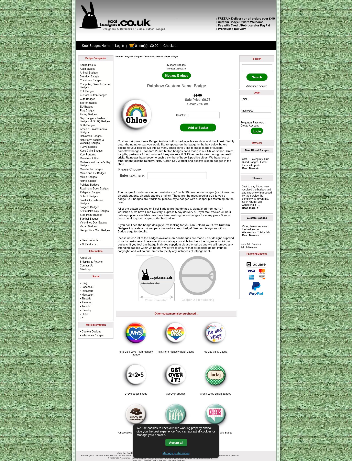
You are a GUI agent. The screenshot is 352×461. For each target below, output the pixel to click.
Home (119, 56)
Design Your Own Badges (95, 230)
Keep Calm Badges (91, 150)
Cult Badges (87, 91)
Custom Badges (257, 217)
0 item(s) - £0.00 (146, 45)
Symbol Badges (89, 218)
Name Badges (88, 180)
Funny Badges (88, 114)
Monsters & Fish (89, 158)
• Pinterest (86, 302)
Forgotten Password (252, 122)
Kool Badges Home (96, 45)
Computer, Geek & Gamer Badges (95, 86)
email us (196, 244)
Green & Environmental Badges (93, 131)
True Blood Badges (257, 150)
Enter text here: (132, 176)
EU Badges (86, 106)
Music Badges (88, 176)
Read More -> (250, 168)
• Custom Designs (90, 331)
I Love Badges (88, 146)
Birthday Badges (89, 76)
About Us (85, 257)
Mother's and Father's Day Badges (95, 164)
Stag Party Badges (91, 214)
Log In (119, 45)
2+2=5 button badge (136, 393)
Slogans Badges (133, 56)
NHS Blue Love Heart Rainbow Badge (136, 353)
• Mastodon (86, 294)
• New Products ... (90, 240)
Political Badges (89, 184)
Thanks (257, 178)
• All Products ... (89, 244)
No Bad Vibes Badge (215, 351)
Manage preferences (176, 453)
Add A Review (249, 247)
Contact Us (86, 265)
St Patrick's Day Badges (94, 210)
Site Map (85, 269)
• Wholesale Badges (92, 335)
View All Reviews (251, 244)
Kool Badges (161, 208)
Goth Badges (87, 125)
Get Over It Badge (176, 393)
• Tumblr (85, 306)
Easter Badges (88, 102)
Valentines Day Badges (93, 222)
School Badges (89, 196)
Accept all (176, 442)
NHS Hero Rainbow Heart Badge (175, 351)
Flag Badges (87, 110)
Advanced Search (256, 86)
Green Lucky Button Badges (215, 393)
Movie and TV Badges (93, 173)
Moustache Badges (91, 169)
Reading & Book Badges (94, 188)
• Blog (83, 283)
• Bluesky (85, 310)
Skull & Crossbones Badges (91, 202)
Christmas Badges (91, 80)
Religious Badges (90, 192)
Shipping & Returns (91, 261)
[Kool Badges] (176, 37)
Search (257, 58)
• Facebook (86, 286)
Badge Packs (88, 64)
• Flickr (84, 314)
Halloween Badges (91, 136)
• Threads (85, 298)
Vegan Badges (88, 226)
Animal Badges (89, 72)
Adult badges (87, 68)
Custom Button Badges (93, 95)
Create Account (250, 125)
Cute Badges (87, 98)
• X (82, 317)
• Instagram (87, 290)
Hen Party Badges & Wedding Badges (92, 141)
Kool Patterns (88, 154)
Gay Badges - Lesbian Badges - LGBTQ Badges (95, 120)
